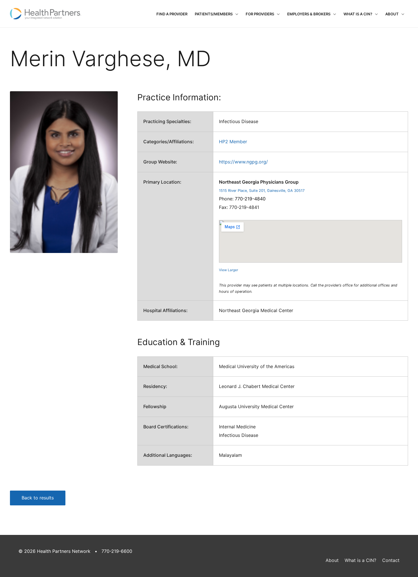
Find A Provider (171, 14)
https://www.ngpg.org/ (243, 162)
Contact (391, 560)
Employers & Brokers (308, 14)
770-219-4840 (250, 199)
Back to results (38, 498)
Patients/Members (214, 14)
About (392, 14)
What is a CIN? (357, 14)
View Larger (228, 270)
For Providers (260, 14)
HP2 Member (233, 141)
